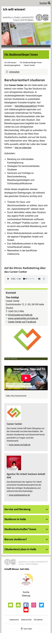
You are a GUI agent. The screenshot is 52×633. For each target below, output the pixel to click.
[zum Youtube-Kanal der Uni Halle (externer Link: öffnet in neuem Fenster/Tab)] (26, 609)
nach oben (28, 629)
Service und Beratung (17, 509)
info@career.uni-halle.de (20, 314)
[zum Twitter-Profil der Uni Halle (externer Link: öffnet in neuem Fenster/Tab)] (41, 605)
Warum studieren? (15, 539)
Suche (26, 592)
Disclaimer (38, 620)
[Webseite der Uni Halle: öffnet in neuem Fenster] (26, 17)
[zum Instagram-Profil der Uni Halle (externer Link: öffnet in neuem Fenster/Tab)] (33, 605)
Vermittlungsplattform (26, 106)
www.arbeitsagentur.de (19, 495)
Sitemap (26, 595)
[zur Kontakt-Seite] (10, 605)
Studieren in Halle (15, 519)
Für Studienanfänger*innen (21, 54)
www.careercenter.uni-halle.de (23, 318)
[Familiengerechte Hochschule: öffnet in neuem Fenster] (26, 580)
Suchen (43, 3)
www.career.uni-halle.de (19, 445)
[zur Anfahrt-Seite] (18, 605)
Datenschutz (26, 620)
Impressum (14, 620)
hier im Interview (23, 147)
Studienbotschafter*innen (20, 529)
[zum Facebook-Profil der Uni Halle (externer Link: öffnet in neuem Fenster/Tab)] (26, 605)
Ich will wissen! (14, 9)
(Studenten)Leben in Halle (20, 549)
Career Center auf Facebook (22, 321)
